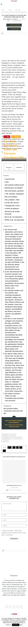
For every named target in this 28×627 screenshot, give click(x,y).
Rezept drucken (15, 28)
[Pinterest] (21, 4)
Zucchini (5, 441)
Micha (16, 19)
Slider (13, 435)
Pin (8, 136)
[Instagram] (19, 4)
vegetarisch (17, 438)
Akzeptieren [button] (15, 624)
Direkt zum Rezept (15, 25)
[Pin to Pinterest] (20, 447)
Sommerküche (7, 438)
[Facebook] (14, 4)
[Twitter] (16, 4)
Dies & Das (18, 10)
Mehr (21, 624)
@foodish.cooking (14, 426)
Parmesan (5, 435)
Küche (10, 10)
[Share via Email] (4, 450)
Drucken (16, 136)
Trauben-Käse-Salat (14, 485)
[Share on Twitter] (17, 447)
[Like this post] (10, 447)
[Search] (26, 4)
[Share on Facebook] (13, 447)
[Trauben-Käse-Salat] (14, 471)
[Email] (24, 4)
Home (3, 10)
